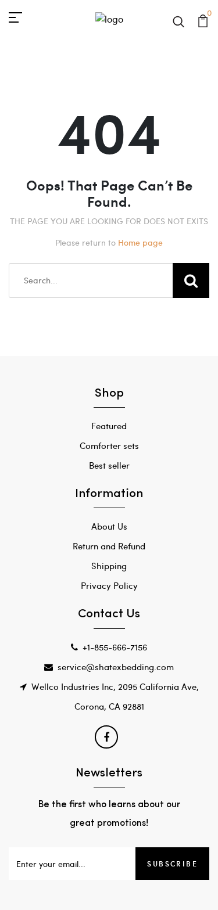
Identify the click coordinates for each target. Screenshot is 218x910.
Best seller (109, 465)
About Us (109, 526)
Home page (140, 242)
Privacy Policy (109, 585)
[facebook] (106, 737)
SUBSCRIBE (172, 863)
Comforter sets (109, 445)
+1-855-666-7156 (115, 647)
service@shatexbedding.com (116, 666)
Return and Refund (109, 546)
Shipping (109, 565)
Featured (109, 425)
